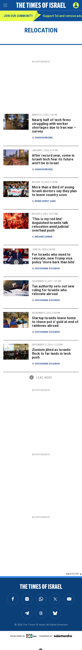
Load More (44, 377)
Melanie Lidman (43, 237)
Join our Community (18, 16)
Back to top (72, 574)
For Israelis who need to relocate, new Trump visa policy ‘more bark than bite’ (53, 258)
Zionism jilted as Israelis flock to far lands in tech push (51, 353)
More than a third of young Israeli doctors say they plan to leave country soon (54, 191)
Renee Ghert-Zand (45, 201)
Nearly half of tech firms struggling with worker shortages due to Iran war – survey (54, 125)
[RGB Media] (32, 636)
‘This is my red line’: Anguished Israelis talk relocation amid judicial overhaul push (50, 224)
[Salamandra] (63, 636)
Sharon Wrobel (44, 138)
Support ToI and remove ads (62, 16)
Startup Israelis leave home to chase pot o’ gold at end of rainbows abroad (55, 322)
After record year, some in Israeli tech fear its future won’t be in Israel (53, 159)
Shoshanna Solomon (47, 268)
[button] (76, 5)
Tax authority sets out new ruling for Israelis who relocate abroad (53, 290)
